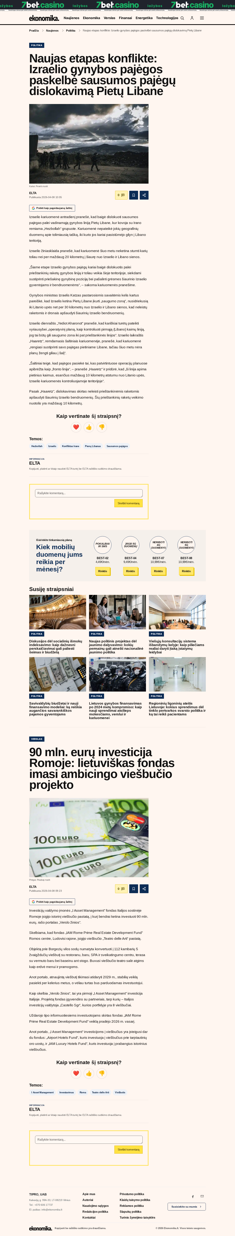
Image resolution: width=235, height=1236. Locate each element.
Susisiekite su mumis (184, 1206)
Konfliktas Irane (70, 446)
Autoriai (87, 1200)
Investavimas (66, 1092)
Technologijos (167, 18)
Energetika (144, 18)
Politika (70, 30)
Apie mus (88, 1194)
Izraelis (52, 446)
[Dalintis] (144, 195)
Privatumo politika (132, 1194)
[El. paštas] (202, 1196)
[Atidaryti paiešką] (182, 18)
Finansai (125, 18)
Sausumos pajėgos (117, 446)
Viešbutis (120, 1092)
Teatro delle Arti (100, 1092)
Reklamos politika (132, 1205)
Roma (83, 1092)
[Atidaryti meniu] (202, 18)
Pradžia (34, 30)
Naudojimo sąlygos (95, 1205)
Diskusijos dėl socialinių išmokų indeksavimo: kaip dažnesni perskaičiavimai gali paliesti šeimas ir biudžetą (55, 646)
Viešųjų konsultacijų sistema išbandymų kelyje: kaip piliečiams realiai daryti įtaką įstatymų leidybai (176, 646)
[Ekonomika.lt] (44, 18)
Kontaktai (88, 1217)
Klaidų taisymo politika (135, 1200)
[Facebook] (193, 1196)
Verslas (109, 18)
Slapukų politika (130, 1211)
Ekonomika (91, 18)
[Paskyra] (192, 18)
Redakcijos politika (95, 1211)
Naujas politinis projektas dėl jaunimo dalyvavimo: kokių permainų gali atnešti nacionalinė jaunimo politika (116, 646)
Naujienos (71, 18)
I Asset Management (42, 1092)
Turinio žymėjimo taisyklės (137, 1217)
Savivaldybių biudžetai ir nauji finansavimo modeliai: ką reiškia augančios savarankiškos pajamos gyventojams (55, 708)
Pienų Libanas (93, 446)
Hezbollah (36, 446)
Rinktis (102, 571)
